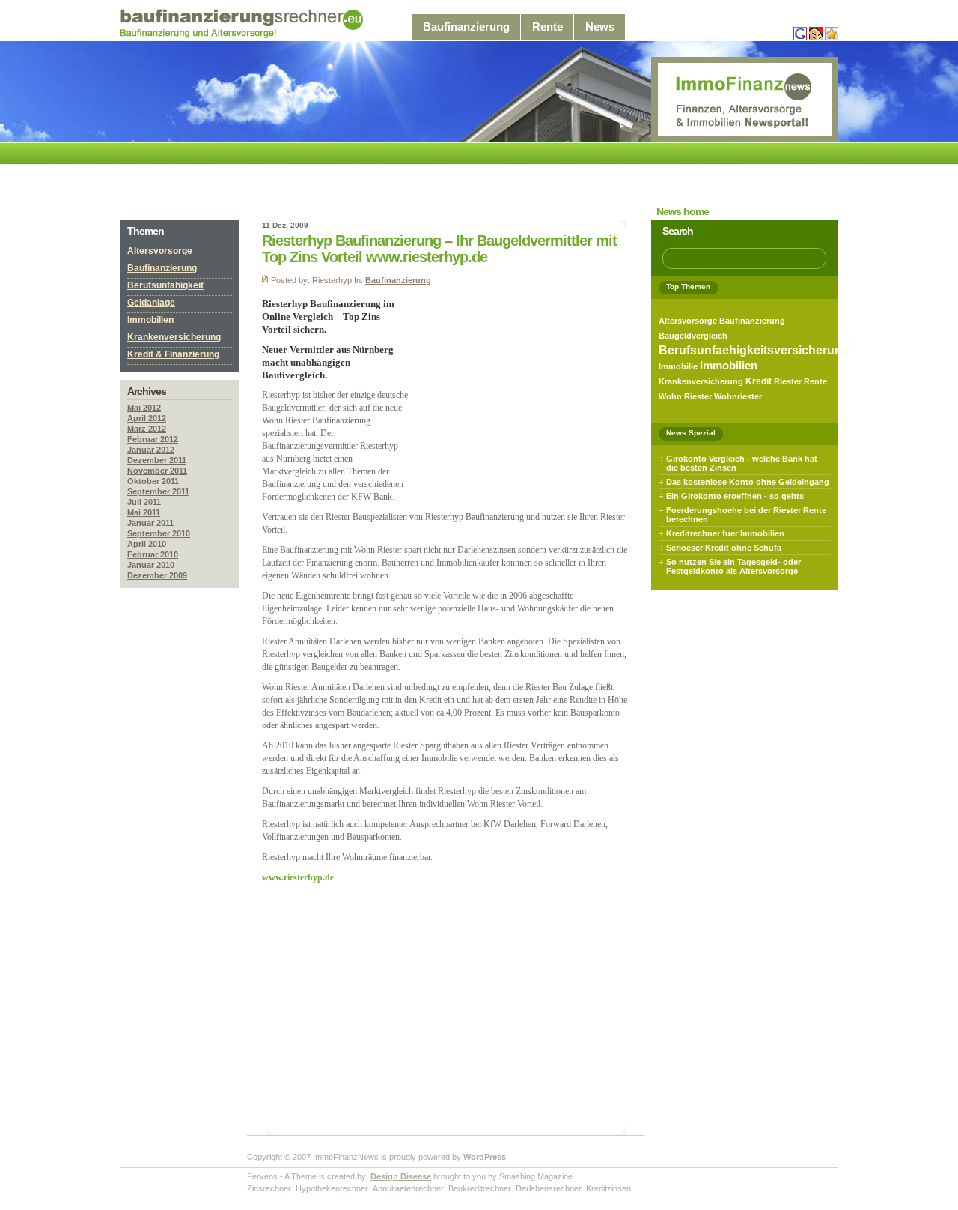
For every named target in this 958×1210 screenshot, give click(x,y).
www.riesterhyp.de (298, 877)
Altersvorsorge (159, 251)
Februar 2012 (152, 439)
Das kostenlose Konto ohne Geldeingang (747, 481)
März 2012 (146, 428)
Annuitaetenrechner (408, 1188)
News (599, 27)
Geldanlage (151, 302)
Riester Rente (800, 381)
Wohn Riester (685, 396)
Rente (547, 27)
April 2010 (146, 543)
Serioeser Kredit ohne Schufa (723, 547)
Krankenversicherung (174, 337)
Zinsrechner (269, 1188)
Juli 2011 (144, 501)
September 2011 (158, 491)
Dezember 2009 (157, 575)
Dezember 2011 (156, 460)
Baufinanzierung (466, 27)
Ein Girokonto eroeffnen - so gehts (735, 495)
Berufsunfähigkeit (165, 285)
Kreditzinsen (608, 1188)
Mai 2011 (143, 512)
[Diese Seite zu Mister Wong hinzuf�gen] (816, 37)
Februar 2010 (152, 554)
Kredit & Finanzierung (173, 354)
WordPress (484, 1156)
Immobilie (678, 366)
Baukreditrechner (479, 1188)
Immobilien (150, 320)
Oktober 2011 (153, 481)
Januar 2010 (150, 564)
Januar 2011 (150, 522)
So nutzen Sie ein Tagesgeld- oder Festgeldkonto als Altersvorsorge (733, 566)
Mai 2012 (144, 407)
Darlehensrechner (549, 1188)
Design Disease (400, 1176)
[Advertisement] (392, 176)
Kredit (758, 381)
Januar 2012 (150, 449)
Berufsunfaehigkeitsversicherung (754, 350)
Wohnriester (738, 396)
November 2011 (157, 470)
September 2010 (158, 533)
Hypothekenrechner (332, 1188)
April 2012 (146, 418)
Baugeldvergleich (693, 335)
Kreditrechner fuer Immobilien (725, 533)
